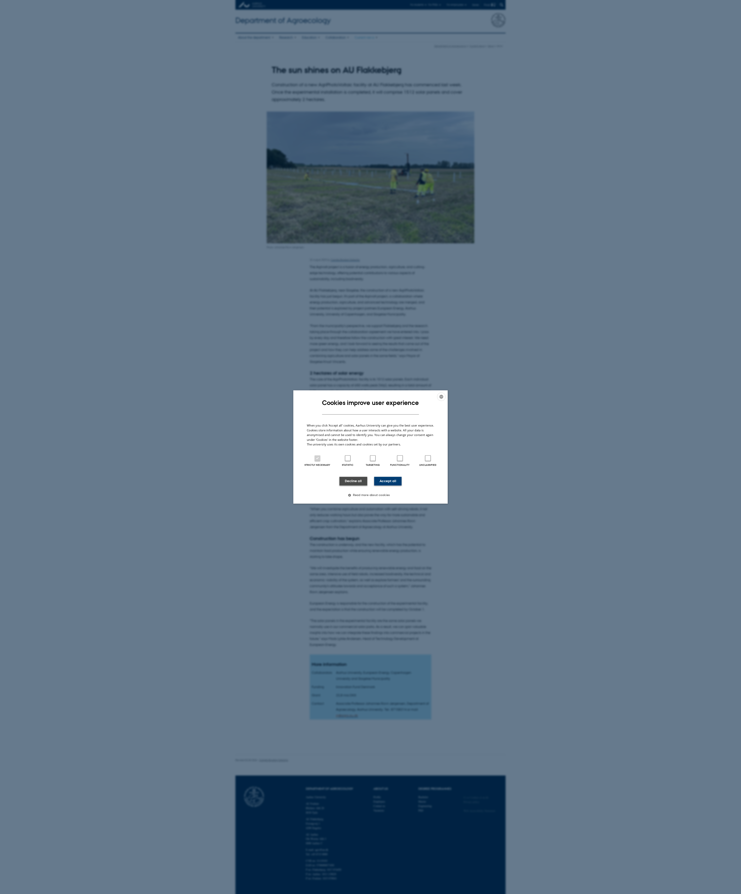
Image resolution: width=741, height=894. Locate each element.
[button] (370, 495)
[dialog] (370, 447)
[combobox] (441, 397)
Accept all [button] (388, 481)
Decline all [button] (353, 481)
